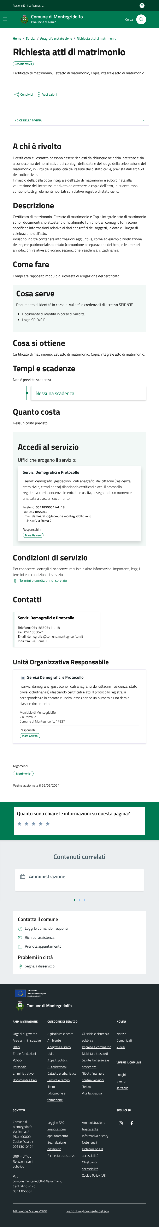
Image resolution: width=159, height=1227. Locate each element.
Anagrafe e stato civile (59, 1050)
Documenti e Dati (25, 1079)
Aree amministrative (27, 1040)
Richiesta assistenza (61, 1155)
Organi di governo (25, 1033)
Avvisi (121, 1046)
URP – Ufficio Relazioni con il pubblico (23, 1161)
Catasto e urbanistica (61, 1073)
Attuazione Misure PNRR (30, 1211)
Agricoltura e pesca (60, 1033)
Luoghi (121, 1074)
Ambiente (54, 1040)
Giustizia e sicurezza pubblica (95, 1037)
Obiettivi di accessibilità (90, 1165)
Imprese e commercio (96, 1046)
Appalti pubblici (57, 1060)
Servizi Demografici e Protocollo (51, 472)
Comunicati (124, 1040)
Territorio (122, 1087)
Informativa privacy (95, 1135)
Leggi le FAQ (56, 1122)
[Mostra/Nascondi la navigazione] (4, 19)
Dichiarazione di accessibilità (92, 1152)
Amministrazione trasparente (93, 1126)
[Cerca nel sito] (141, 19)
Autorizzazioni (56, 1066)
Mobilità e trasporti (95, 1053)
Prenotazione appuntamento (57, 1132)
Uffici (16, 1046)
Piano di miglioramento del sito (87, 1211)
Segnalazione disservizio (56, 1145)
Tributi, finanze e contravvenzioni (93, 1076)
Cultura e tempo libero (58, 1083)
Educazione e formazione (56, 1096)
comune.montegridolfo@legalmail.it (37, 1181)
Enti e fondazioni (24, 1053)
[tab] (74, 900)
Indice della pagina (28, 120)
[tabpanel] (79, 882)
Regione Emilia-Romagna (28, 5)
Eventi (121, 1081)
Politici (17, 1060)
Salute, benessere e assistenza (95, 1063)
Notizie (121, 1033)
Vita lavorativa (92, 1093)
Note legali (89, 1142)
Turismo (87, 1086)
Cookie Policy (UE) (94, 1175)
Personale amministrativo (23, 1070)
